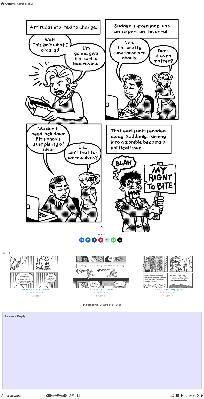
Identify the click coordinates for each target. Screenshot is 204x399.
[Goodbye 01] (182, 396)
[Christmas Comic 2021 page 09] (168, 272)
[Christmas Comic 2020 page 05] (34, 272)
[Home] (2, 4)
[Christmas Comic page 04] (101, 272)
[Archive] (177, 396)
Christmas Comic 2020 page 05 (34, 289)
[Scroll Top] (2, 396)
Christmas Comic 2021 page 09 (167, 289)
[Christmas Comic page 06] (198, 396)
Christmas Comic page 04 (101, 289)
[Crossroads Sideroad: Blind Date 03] (202, 396)
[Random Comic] (172, 396)
